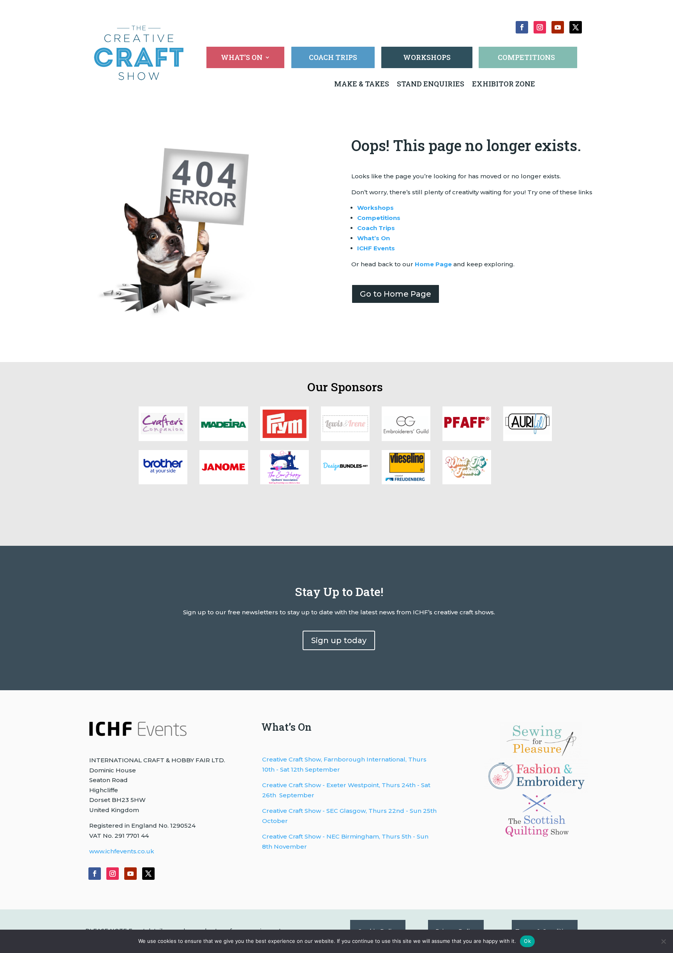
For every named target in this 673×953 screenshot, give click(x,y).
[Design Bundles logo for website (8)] (284, 439)
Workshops (375, 207)
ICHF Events (376, 248)
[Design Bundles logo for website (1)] (284, 482)
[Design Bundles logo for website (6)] (406, 439)
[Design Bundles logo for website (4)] (527, 439)
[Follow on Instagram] (540, 27)
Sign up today (338, 640)
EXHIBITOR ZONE (502, 83)
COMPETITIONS (526, 57)
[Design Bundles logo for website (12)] (406, 482)
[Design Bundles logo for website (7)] (345, 439)
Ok (527, 941)
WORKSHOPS (427, 57)
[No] (663, 941)
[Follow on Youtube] (557, 27)
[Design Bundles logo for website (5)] (466, 439)
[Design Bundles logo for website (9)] (223, 439)
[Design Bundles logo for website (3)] (163, 482)
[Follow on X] (575, 27)
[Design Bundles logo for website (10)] (163, 439)
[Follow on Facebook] (522, 27)
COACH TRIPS (333, 57)
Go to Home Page (395, 294)
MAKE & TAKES (362, 83)
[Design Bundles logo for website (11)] (466, 482)
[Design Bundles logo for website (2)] (223, 482)
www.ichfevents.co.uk (121, 851)
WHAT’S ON (242, 58)
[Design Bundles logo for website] (345, 482)
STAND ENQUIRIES (430, 83)
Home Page (433, 264)
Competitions (378, 218)
